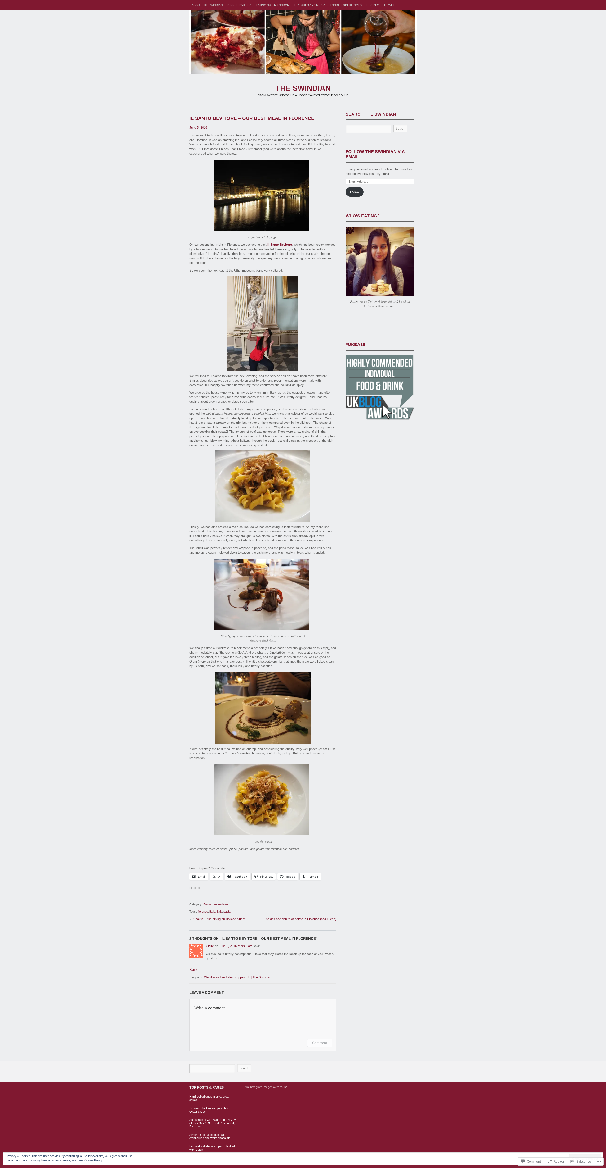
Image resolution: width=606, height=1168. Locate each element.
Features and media (309, 5)
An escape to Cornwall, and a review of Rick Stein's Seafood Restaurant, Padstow (212, 1123)
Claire (210, 946)
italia (212, 911)
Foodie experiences (346, 5)
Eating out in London (272, 5)
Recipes (372, 5)
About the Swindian (207, 5)
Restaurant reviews (215, 904)
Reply (194, 969)
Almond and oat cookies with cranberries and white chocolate (210, 1136)
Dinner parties (239, 5)
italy (219, 911)
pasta (227, 911)
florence (203, 911)
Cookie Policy (93, 1160)
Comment (319, 1043)
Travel (389, 5)
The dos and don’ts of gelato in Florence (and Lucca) (300, 919)
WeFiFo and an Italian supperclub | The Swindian (237, 977)
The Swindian (303, 42)
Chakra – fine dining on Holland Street (219, 919)
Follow (354, 192)
